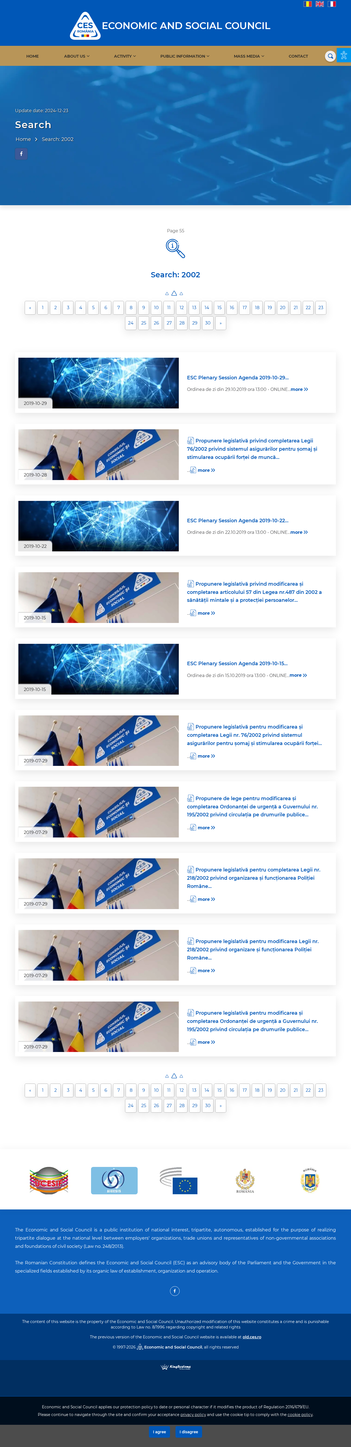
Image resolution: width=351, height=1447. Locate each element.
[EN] (320, 3)
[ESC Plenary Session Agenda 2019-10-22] (98, 526)
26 (156, 323)
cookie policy (300, 1414)
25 (143, 323)
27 (169, 323)
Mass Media (247, 56)
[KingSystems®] (176, 1366)
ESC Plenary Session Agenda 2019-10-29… (238, 377)
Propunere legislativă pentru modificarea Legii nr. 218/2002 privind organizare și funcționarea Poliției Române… (253, 949)
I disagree (189, 1432)
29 (194, 323)
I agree (159, 1432)
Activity (123, 56)
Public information (182, 56)
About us (74, 56)
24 (131, 323)
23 (320, 307)
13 (194, 307)
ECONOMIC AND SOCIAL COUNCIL (186, 26)
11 (169, 307)
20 (282, 307)
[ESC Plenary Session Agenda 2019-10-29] (98, 383)
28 (182, 323)
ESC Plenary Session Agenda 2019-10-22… (237, 520)
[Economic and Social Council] (85, 25)
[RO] (308, 3)
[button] (344, 55)
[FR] (332, 3)
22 (308, 307)
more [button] (297, 389)
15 (219, 307)
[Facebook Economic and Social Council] (175, 1291)
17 (245, 307)
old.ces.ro (252, 1337)
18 (257, 307)
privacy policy (193, 1414)
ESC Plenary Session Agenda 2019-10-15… (237, 663)
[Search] (330, 56)
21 (296, 307)
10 (156, 307)
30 (208, 323)
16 (232, 307)
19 (270, 307)
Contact (298, 56)
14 (207, 307)
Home (32, 56)
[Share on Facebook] (21, 154)
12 (182, 307)
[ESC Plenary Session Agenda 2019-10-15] (98, 669)
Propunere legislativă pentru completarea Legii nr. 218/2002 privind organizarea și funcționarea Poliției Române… (253, 878)
